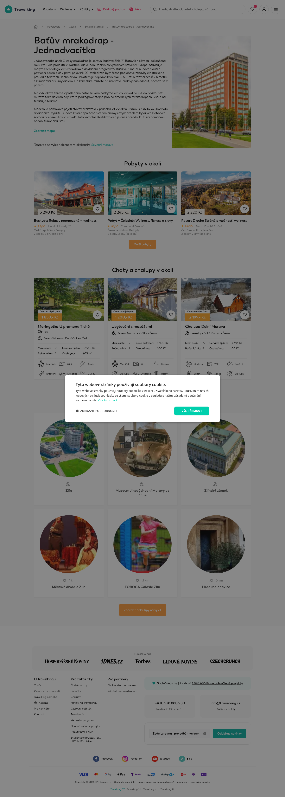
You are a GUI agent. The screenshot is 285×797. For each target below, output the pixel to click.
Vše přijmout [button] (192, 411)
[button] (96, 411)
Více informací (107, 400)
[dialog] (142, 398)
